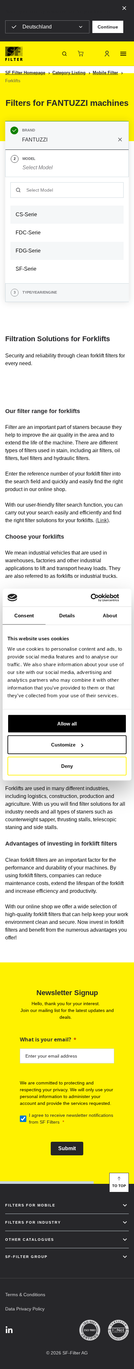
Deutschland (37, 26)
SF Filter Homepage (25, 72)
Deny (67, 766)
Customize (63, 744)
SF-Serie (26, 269)
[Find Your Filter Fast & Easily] (64, 53)
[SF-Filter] (14, 54)
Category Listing (69, 72)
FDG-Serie (28, 250)
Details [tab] (67, 615)
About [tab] (110, 615)
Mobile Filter (105, 72)
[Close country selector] (124, 7)
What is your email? (45, 1039)
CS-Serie (26, 214)
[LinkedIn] (9, 1330)
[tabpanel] (67, 230)
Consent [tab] (24, 615)
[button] (108, 26)
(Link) (102, 520)
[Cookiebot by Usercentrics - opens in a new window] (98, 597)
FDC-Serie (28, 232)
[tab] (67, 135)
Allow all (67, 723)
